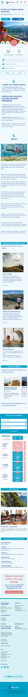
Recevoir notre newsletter (5, 645)
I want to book (17, 609)
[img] (2, 667)
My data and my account (5, 656)
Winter (23, 14)
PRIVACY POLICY (18, 627)
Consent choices (4, 660)
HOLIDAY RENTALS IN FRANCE (21, 628)
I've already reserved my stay (20, 610)
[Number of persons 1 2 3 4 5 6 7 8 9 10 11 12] (14, 427)
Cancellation (3, 617)
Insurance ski (3, 620)
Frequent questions (4, 651)
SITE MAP (17, 626)
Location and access (7, 14)
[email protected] (5, 691)
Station (19, 72)
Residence (7, 72)
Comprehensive (4, 619)
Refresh (13, 431)
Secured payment (4, 610)
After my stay (3, 658)
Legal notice (3, 611)
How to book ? (3, 606)
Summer (15, 14)
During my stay (3, 655)
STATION (6, 19)
